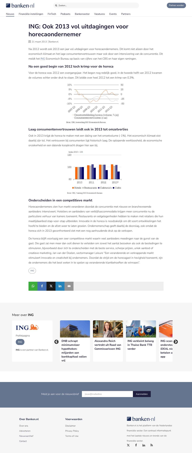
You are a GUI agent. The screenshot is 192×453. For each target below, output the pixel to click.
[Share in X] (51, 286)
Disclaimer (70, 425)
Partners (125, 14)
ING (42, 58)
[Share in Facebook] (42, 286)
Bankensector (82, 14)
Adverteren (24, 430)
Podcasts (65, 14)
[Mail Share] (69, 286)
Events (113, 14)
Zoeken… (62, 5)
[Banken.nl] (13, 3)
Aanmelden (142, 394)
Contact (23, 441)
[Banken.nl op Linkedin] (144, 445)
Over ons (23, 425)
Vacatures (99, 14)
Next (174, 340)
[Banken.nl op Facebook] (136, 445)
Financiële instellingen (31, 14)
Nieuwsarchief (26, 436)
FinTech (52, 14)
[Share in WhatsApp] (33, 286)
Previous (55, 340)
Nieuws (10, 14)
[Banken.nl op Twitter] (128, 445)
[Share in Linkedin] (60, 286)
